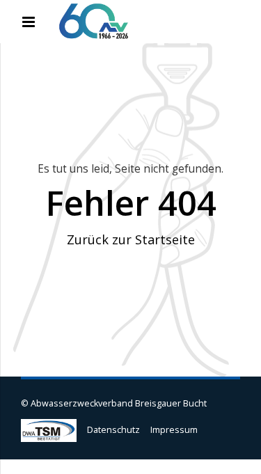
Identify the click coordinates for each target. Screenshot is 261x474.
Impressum (174, 430)
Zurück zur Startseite (131, 239)
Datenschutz (113, 430)
